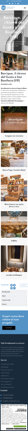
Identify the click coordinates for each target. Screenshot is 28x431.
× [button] (26, 406)
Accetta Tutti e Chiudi (19, 426)
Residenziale (6, 292)
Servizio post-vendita (7, 378)
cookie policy (15, 423)
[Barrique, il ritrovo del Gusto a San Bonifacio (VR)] (14, 119)
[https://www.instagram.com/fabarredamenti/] (15, 3)
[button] (14, 288)
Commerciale (21, 41)
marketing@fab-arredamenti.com (13, 404)
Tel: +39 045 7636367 (14, 1)
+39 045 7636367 (7, 395)
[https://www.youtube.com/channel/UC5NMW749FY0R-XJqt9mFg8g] (18, 3)
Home (5, 41)
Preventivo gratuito (6, 370)
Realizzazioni (12, 41)
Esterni (4, 304)
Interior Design (5, 373)
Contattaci (8, 327)
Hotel (4, 296)
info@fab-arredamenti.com (11, 401)
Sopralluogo (4, 367)
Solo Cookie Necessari (20, 428)
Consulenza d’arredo (7, 364)
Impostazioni (10, 428)
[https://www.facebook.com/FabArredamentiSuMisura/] (9, 3)
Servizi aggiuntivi (6, 381)
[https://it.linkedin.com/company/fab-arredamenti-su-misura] (12, 3)
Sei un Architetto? (6, 384)
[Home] (8, 7)
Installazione (5, 375)
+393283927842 (8, 398)
